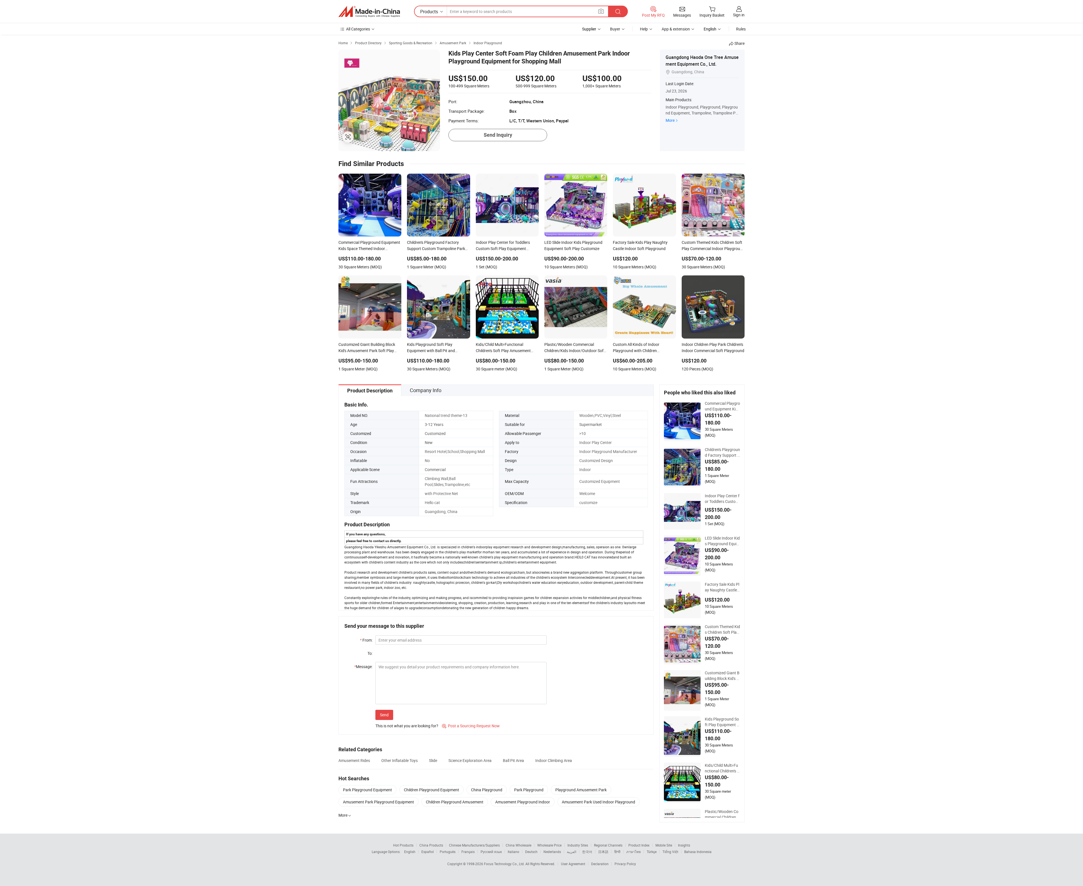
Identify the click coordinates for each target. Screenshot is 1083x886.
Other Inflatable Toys (399, 760)
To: (370, 653)
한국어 (587, 851)
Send (384, 714)
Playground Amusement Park (581, 789)
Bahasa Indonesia (698, 851)
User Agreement (573, 863)
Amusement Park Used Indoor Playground (598, 802)
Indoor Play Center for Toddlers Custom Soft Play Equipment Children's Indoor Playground (722, 498)
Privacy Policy (625, 863)
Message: (363, 666)
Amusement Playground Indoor (522, 802)
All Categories (358, 29)
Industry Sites (577, 845)
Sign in (739, 14)
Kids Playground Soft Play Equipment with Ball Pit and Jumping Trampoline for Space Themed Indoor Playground (722, 722)
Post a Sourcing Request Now (471, 725)
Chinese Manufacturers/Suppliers (474, 845)
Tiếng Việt (670, 851)
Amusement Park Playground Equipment (378, 802)
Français (468, 851)
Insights (684, 845)
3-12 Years (434, 424)
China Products (431, 845)
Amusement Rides (354, 760)
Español (427, 851)
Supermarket (590, 424)
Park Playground (528, 789)
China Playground (486, 789)
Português (447, 851)
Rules (741, 29)
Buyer (615, 29)
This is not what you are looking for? (406, 725)
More (670, 120)
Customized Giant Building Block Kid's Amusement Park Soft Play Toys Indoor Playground (722, 675)
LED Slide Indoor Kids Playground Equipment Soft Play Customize (722, 541)
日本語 (603, 851)
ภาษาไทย (633, 851)
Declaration (600, 863)
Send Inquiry (498, 135)
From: (366, 640)
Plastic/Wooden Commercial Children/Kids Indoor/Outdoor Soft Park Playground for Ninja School (722, 814)
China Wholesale (518, 845)
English (409, 851)
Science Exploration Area (470, 760)
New (429, 442)
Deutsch (531, 851)
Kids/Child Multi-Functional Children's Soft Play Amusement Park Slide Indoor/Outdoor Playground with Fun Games (722, 768)
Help (644, 29)
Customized (435, 433)
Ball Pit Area (513, 760)
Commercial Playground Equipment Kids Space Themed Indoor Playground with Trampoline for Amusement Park (722, 406)
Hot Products (403, 845)
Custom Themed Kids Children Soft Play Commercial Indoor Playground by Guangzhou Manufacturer (722, 629)
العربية (571, 851)
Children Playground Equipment (431, 789)
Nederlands (552, 851)
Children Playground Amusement (454, 802)
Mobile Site (663, 845)
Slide (433, 760)
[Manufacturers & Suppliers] (369, 11)
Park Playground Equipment (367, 789)
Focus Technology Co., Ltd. (504, 863)
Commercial (435, 469)
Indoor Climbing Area (553, 760)
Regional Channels (608, 845)
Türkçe (652, 851)
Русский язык (491, 851)
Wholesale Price (549, 845)
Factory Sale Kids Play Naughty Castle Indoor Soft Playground (722, 587)
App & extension (676, 29)
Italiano (513, 851)
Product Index (639, 845)
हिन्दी (617, 851)
